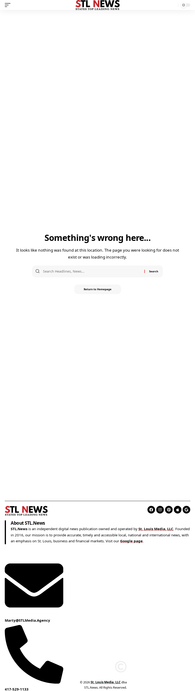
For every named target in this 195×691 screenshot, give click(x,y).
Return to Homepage (98, 289)
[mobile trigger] (9, 5)
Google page (131, 541)
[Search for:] (91, 271)
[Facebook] (151, 509)
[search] (173, 5)
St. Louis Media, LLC (155, 528)
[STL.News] (97, 5)
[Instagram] (160, 509)
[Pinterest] (169, 509)
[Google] (186, 509)
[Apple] (177, 509)
